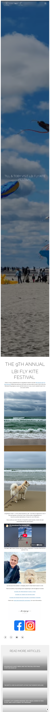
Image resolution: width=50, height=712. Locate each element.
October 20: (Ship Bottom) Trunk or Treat (25, 591)
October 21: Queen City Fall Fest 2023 (25, 594)
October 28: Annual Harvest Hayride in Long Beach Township (25, 597)
